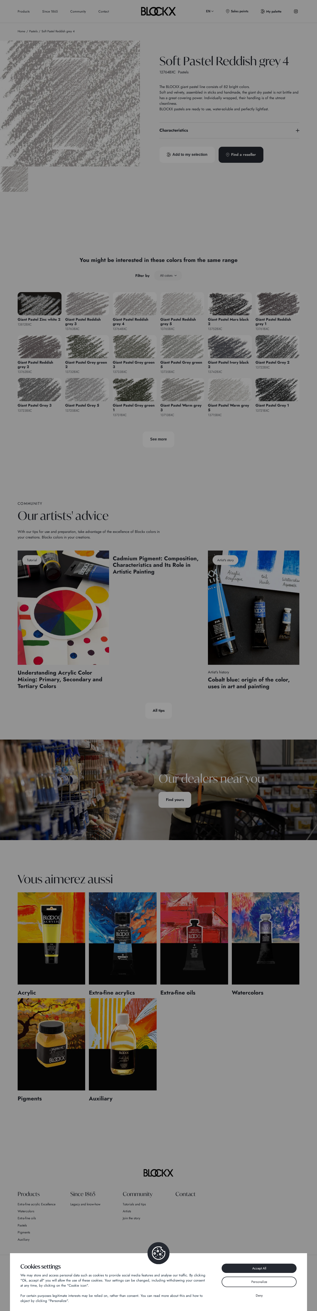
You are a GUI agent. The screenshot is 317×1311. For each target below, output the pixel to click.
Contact (103, 11)
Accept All (259, 1268)
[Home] (158, 1173)
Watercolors (26, 1211)
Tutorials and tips (134, 1204)
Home (21, 31)
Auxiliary (23, 1239)
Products (24, 11)
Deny (259, 1295)
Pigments (24, 1232)
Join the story (131, 1218)
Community (78, 11)
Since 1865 (50, 11)
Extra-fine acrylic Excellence (36, 1204)
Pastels (22, 1225)
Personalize (259, 1281)
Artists (127, 1211)
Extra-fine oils (27, 1218)
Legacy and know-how (85, 1204)
